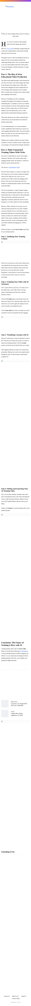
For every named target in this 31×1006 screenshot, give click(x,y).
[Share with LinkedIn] (22, 668)
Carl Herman (15, 691)
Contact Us (7, 996)
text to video (10, 48)
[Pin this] (24, 668)
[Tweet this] (20, 668)
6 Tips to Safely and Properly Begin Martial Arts (20, 901)
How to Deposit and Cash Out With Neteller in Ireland (20, 958)
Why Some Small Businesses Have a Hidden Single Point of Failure (21, 913)
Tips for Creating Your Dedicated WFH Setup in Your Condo (20, 890)
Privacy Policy (16, 998)
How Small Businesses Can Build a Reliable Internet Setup (21, 980)
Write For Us (15, 996)
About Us (23, 996)
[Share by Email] (26, 668)
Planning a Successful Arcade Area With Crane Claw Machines (20, 947)
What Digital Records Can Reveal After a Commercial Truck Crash (21, 879)
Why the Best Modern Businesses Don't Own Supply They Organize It (20, 924)
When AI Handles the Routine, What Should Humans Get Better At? (20, 936)
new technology (23, 651)
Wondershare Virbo (14, 167)
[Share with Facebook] (18, 668)
